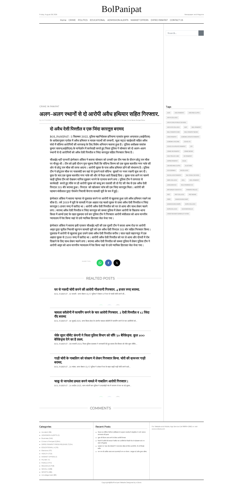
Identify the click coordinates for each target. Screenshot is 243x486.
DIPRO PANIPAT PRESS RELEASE (54, 444)
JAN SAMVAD (171, 185)
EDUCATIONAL (97, 20)
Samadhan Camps (173, 204)
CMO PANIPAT (171, 137)
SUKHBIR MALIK (187, 209)
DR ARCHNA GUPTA (173, 165)
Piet (168, 194)
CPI (191, 146)
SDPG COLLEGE (190, 204)
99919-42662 (187, 426)
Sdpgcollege (172, 209)
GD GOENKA (171, 170)
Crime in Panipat (49, 106)
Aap (168, 113)
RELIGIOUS (45, 466)
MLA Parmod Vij (187, 185)
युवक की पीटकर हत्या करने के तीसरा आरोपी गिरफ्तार (112, 438)
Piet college (179, 194)
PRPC (169, 199)
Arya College (172, 117)
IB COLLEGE (184, 170)
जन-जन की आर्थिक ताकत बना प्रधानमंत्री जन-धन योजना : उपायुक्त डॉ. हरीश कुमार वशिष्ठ (122, 452)
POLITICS (83, 20)
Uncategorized (47, 475)
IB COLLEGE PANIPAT (174, 175)
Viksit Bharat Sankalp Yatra (178, 214)
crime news (131, 120)
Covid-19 (187, 141)
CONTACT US (176, 20)
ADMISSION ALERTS (117, 20)
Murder (44, 460)
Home (63, 20)
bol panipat (87, 120)
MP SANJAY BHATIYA (174, 189)
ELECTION (188, 165)
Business (44, 438)
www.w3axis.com (158, 429)
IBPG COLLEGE (172, 180)
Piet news (192, 194)
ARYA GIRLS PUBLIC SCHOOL (176, 122)
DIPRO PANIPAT (159, 20)
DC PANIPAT (188, 156)
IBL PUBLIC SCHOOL (192, 175)
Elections (44, 451)
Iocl (183, 180)
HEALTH (44, 454)
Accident (44, 432)
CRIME (72, 20)
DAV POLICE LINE (173, 156)
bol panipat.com (109, 120)
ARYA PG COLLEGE (173, 127)
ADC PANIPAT (179, 113)
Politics (44, 463)
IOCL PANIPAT (194, 180)
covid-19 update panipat (176, 146)
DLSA (184, 161)
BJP (185, 127)
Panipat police (140, 120)
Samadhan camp (181, 199)
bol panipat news (97, 120)
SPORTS (44, 472)
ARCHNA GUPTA (194, 113)
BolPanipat (122, 9)
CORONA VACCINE (173, 141)
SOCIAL (44, 469)
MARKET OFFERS (139, 20)
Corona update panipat (190, 137)
